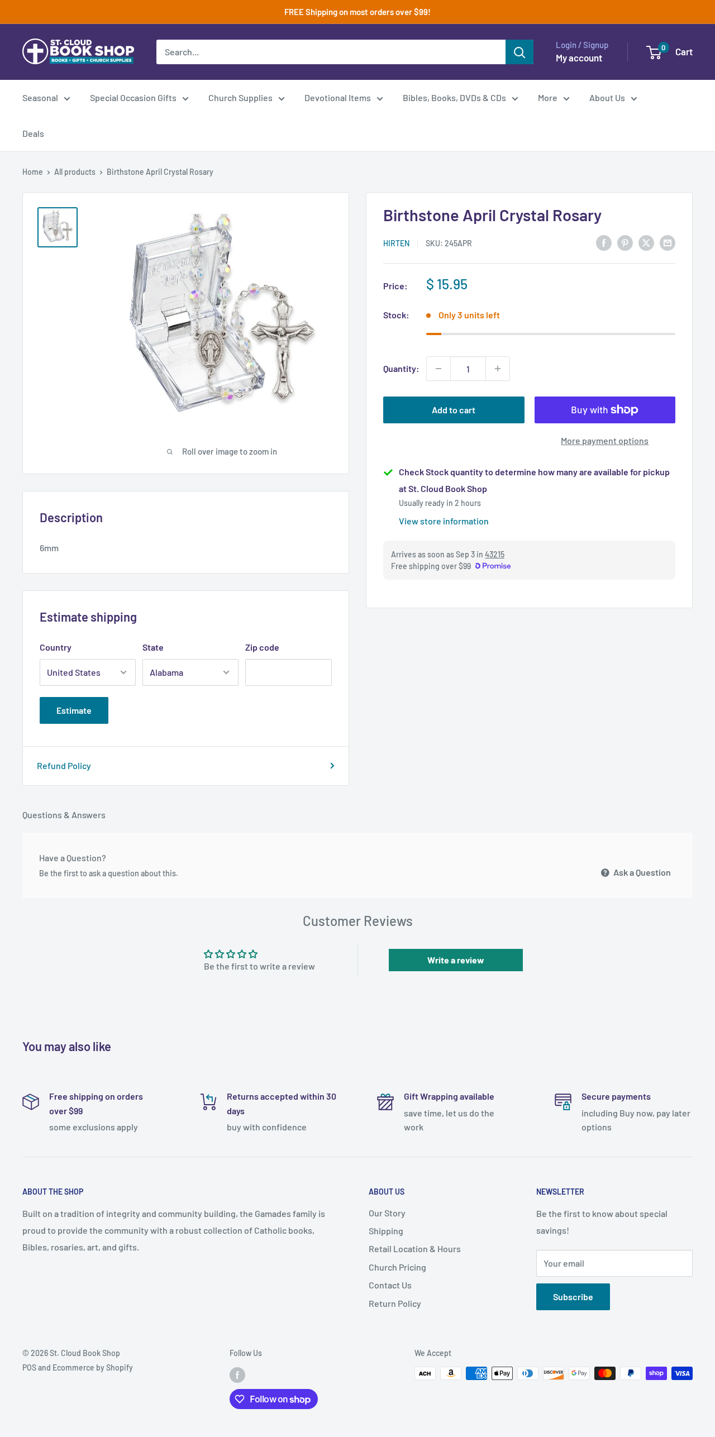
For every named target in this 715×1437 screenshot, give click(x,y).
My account (579, 57)
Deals (33, 133)
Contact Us (390, 1285)
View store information (444, 520)
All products (75, 171)
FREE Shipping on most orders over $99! (357, 12)
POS (29, 1367)
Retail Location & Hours (415, 1248)
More (547, 97)
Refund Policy (64, 765)
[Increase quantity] (497, 368)
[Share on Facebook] (604, 242)
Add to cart (453, 409)
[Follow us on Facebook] (237, 1374)
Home (32, 171)
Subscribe (573, 1296)
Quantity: (401, 368)
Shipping (386, 1230)
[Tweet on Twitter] (646, 242)
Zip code (262, 647)
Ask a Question (641, 872)
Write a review (455, 959)
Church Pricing (397, 1267)
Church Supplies (240, 97)
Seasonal (40, 97)
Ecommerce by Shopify (93, 1367)
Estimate (74, 710)
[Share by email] (667, 242)
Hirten (396, 243)
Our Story (387, 1212)
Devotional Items (337, 97)
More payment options (605, 440)
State (153, 647)
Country (56, 647)
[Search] (519, 52)
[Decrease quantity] (438, 368)
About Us (607, 97)
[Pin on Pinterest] (625, 242)
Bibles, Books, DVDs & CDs (454, 97)
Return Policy (395, 1303)
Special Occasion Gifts (133, 97)
